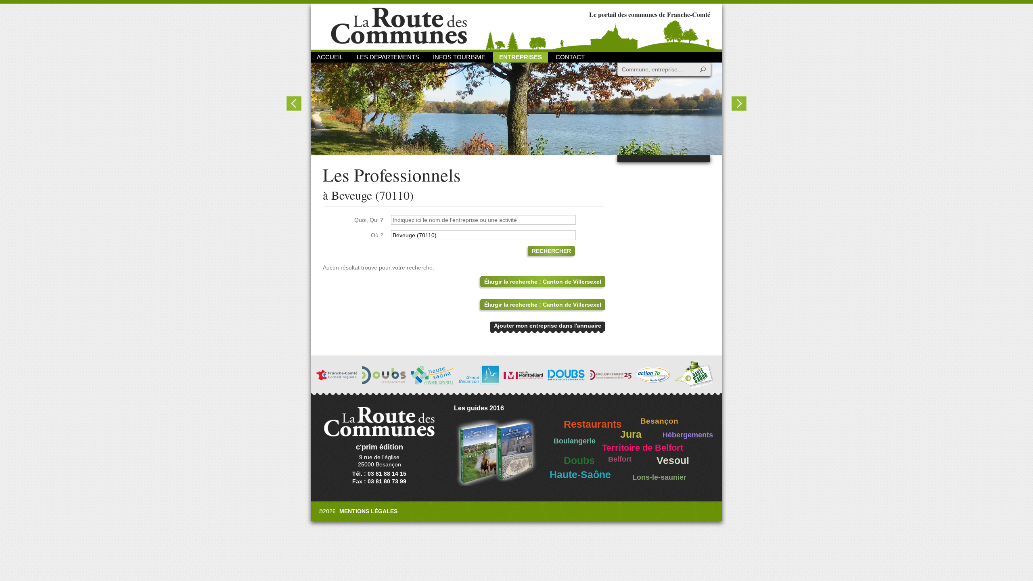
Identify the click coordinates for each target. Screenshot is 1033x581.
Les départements (388, 57)
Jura (631, 434)
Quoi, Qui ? (368, 220)
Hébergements (688, 435)
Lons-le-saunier (659, 477)
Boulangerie (575, 441)
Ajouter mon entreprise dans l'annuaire (547, 325)
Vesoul (673, 460)
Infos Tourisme (459, 57)
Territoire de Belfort (642, 448)
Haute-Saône (580, 474)
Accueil (330, 57)
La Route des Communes (399, 26)
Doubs (579, 460)
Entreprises (520, 57)
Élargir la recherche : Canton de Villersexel (542, 281)
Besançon (659, 421)
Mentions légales (368, 511)
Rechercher (551, 251)
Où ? (377, 235)
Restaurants (593, 424)
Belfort (620, 459)
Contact (570, 57)
